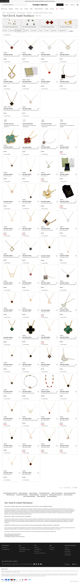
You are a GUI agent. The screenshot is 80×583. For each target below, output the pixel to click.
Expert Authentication (28, 123)
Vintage (46, 9)
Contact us (52, 549)
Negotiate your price (9, 123)
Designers (11, 9)
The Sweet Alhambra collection (11, 535)
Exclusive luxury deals (46, 123)
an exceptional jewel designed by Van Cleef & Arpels (23, 527)
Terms (21, 564)
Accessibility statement (6, 564)
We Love (52, 9)
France (2, 581)
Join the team (67, 553)
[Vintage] (49, 8)
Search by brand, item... (9, 4)
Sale (57, 9)
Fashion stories (68, 555)
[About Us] (65, 8)
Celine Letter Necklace (69, 493)
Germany (17, 581)
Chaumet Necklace (34, 495)
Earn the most (63, 123)
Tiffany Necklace (41, 496)
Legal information (15, 564)
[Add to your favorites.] (19, 54)
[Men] (23, 8)
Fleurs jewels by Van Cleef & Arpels (12, 534)
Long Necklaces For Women (10, 493)
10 (73, 487)
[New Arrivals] (7, 8)
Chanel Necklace (10, 495)
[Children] (29, 8)
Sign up (72, 4)
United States (12, 581)
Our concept (4, 547)
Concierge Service (6, 549)
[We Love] (55, 8)
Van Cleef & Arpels (11, 13)
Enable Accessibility (4, 1)
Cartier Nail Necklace (44, 493)
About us (66, 547)
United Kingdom (7, 581)
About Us (62, 9)
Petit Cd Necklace (68, 495)
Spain (21, 581)
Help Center (52, 547)
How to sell (36, 547)
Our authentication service (24, 549)
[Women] (19, 8)
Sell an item (60, 4)
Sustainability (67, 549)
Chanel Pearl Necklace (22, 495)
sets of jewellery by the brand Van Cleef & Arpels (18, 531)
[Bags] (33, 8)
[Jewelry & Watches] (43, 8)
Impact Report (68, 551)
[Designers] (14, 8)
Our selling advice (38, 549)
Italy (23, 581)
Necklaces (29, 13)
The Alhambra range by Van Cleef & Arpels (14, 536)
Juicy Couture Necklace (29, 496)
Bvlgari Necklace (23, 493)
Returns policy (22, 551)
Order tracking (22, 547)
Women (16, 9)
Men (21, 9)
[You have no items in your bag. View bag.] (77, 5)
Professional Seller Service (39, 553)
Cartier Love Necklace (56, 493)
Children (26, 9)
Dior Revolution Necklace (55, 495)
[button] (77, 5)
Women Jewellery (21, 13)
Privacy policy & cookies (27, 564)
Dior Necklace (44, 495)
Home (3, 13)
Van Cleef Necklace (52, 496)
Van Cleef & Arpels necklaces (30, 519)
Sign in (67, 4)
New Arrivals (4, 9)
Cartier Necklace (33, 493)
